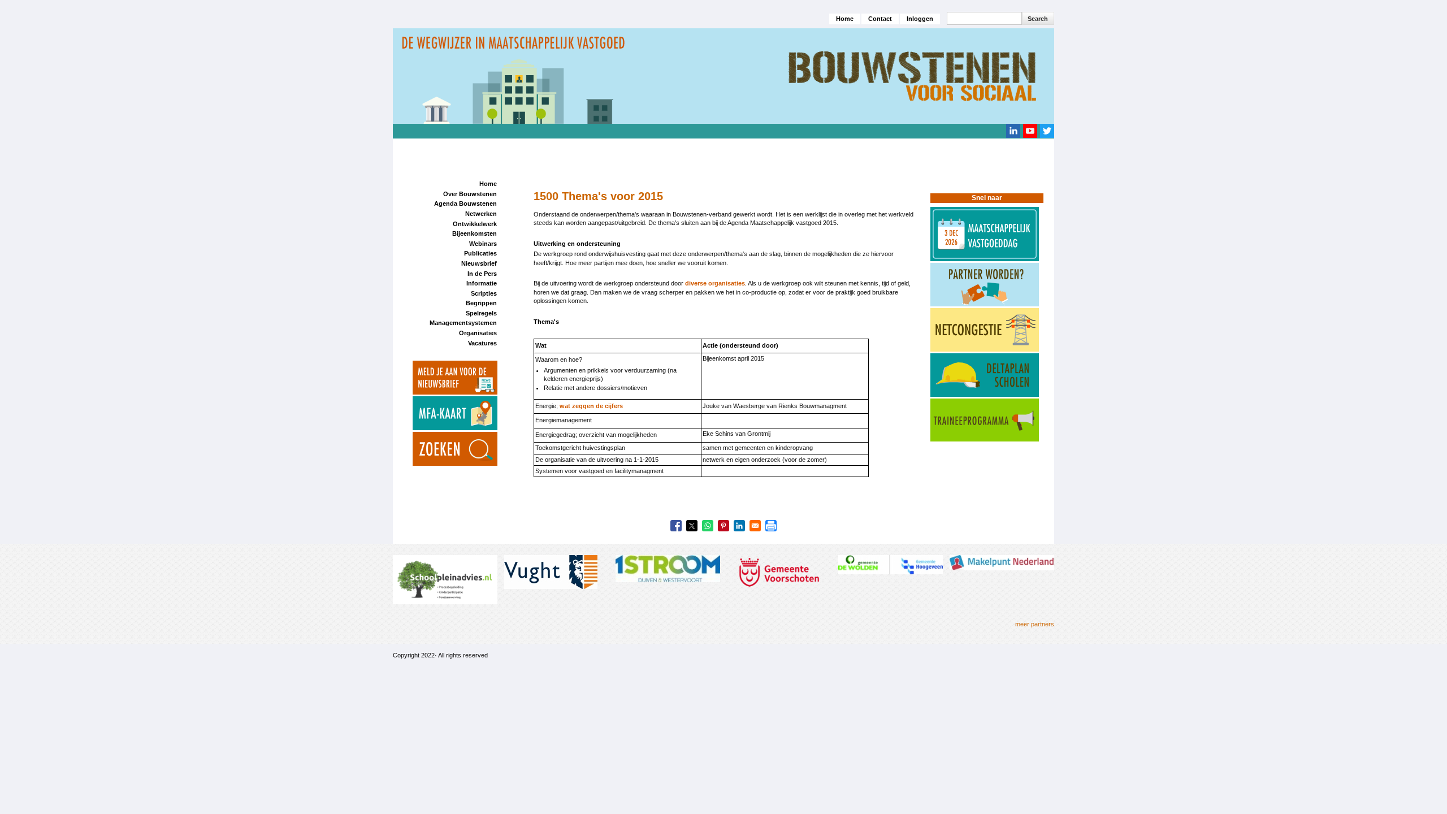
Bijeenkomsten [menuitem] (474, 233)
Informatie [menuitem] (481, 283)
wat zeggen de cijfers (591, 405)
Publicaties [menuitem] (480, 253)
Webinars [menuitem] (483, 243)
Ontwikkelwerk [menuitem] (475, 223)
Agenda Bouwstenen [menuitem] (465, 203)
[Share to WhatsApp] (707, 525)
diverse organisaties (715, 283)
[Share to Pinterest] (723, 525)
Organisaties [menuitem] (478, 333)
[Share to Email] (755, 525)
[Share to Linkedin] (739, 525)
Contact (880, 18)
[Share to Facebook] (676, 525)
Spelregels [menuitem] (481, 313)
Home (845, 18)
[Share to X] (691, 525)
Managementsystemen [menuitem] (463, 322)
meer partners (1034, 624)
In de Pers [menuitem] (482, 273)
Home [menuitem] (488, 183)
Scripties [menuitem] (484, 293)
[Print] (771, 525)
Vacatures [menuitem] (482, 343)
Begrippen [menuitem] (481, 303)
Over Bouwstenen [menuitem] (470, 193)
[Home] (723, 75)
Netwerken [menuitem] (481, 213)
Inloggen (920, 18)
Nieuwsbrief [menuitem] (479, 263)
